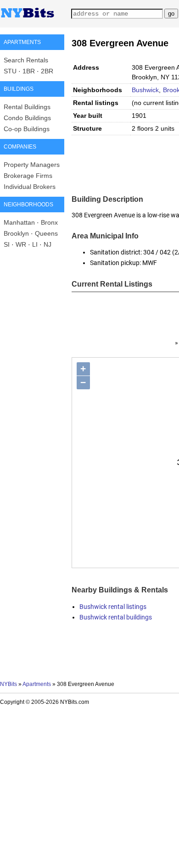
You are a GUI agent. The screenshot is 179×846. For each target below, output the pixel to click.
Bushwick (145, 90)
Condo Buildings (27, 118)
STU (10, 71)
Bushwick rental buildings (115, 617)
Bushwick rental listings (112, 606)
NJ (47, 244)
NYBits (8, 684)
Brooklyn (16, 233)
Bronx (49, 222)
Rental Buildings (27, 107)
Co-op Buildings (27, 129)
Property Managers (32, 164)
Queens (46, 233)
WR (21, 244)
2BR (47, 71)
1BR (28, 71)
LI (35, 244)
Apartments (36, 684)
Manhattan (19, 222)
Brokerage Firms (28, 175)
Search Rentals (26, 60)
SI (7, 244)
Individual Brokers (30, 186)
